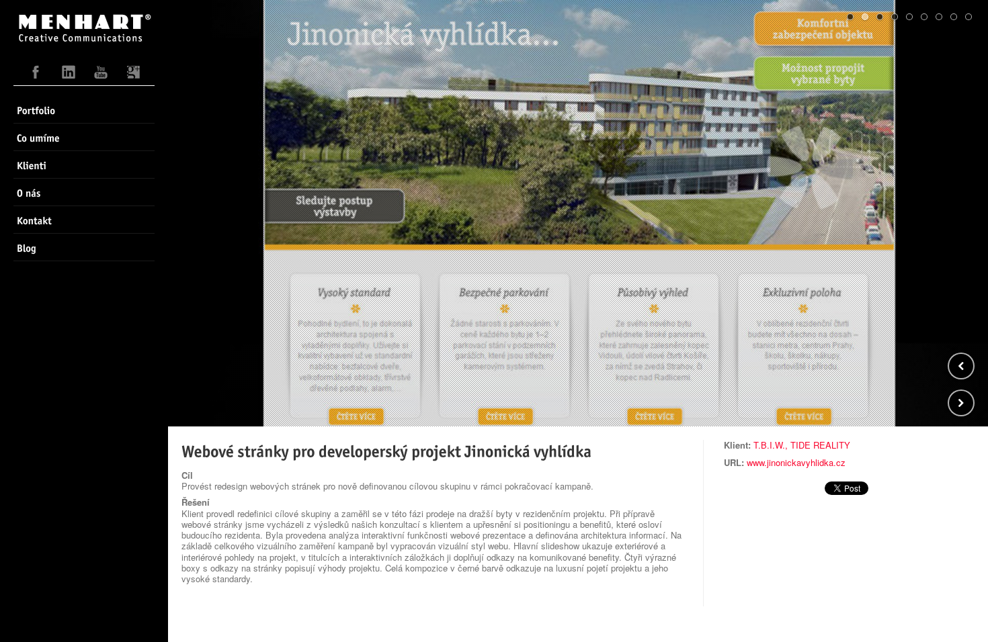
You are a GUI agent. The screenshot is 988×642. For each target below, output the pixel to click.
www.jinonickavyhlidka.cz (796, 462)
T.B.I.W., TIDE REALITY (801, 445)
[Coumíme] (84, 137)
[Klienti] (84, 164)
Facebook (36, 75)
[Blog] (84, 247)
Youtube (101, 75)
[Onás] (84, 192)
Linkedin (68, 75)
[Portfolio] (84, 109)
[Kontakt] (84, 219)
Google (133, 75)
